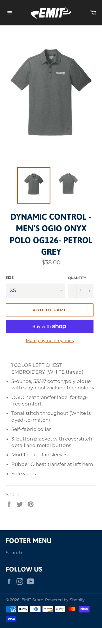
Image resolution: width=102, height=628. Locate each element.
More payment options (50, 340)
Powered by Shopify (65, 600)
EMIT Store (32, 600)
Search (14, 552)
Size (10, 277)
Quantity (77, 278)
